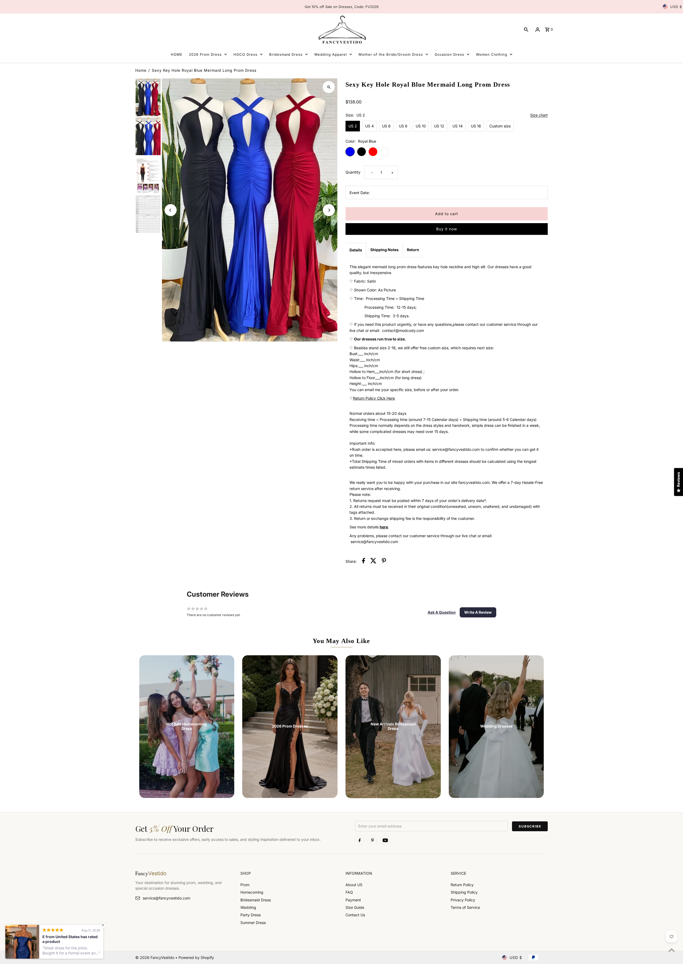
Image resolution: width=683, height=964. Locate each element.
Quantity (353, 172)
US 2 (352, 126)
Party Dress (250, 915)
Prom (244, 884)
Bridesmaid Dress (255, 900)
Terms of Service (465, 907)
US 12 (439, 126)
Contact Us (355, 915)
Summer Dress (253, 922)
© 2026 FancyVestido (155, 957)
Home (140, 70)
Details (356, 250)
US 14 (457, 126)
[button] (442, 612)
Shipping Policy (464, 892)
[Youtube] (385, 840)
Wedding (248, 907)
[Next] (329, 210)
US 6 (386, 126)
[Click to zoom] (329, 87)
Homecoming (251, 892)
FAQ (349, 892)
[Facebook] (359, 840)
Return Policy (462, 884)
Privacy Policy (463, 900)
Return (413, 249)
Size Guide (355, 907)
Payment (353, 900)
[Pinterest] (372, 840)
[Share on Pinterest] (384, 561)
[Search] (526, 29)
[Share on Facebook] (363, 561)
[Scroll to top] (672, 950)
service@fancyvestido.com (166, 898)
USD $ (676, 7)
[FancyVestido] (341, 29)
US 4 (369, 126)
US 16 (476, 126)
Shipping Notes (384, 249)
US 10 (421, 126)
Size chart (539, 115)
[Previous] (171, 210)
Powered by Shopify (196, 957)
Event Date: (360, 192)
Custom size (500, 126)
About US (354, 884)
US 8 (403, 126)
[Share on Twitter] (373, 561)
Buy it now (446, 229)
